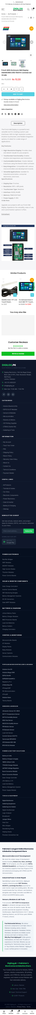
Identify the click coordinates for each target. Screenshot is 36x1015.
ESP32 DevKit (6, 675)
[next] (31, 42)
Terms (28, 1006)
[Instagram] (8, 394)
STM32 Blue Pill (7, 685)
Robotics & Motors (9, 420)
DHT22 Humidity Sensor (9, 717)
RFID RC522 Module (8, 745)
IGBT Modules (6, 562)
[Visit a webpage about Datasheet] (18, 243)
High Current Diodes (8, 569)
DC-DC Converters (8, 599)
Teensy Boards (7, 700)
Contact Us (6, 466)
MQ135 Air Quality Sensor (10, 723)
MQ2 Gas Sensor (7, 720)
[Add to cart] (15, 295)
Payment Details (8, 473)
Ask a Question (7, 109)
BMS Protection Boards (9, 619)
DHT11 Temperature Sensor (11, 714)
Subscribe (28, 531)
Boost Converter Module (10, 774)
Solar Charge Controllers (10, 586)
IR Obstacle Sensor (8, 730)
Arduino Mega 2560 (8, 672)
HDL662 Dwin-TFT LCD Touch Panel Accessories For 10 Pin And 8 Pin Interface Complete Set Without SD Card (9, 301)
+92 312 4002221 (10, 382)
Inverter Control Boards (9, 589)
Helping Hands (7, 832)
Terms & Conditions (9, 469)
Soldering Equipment (8, 803)
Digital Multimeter (7, 800)
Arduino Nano (6, 697)
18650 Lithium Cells (8, 762)
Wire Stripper (6, 825)
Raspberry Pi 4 (6, 682)
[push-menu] (3, 9)
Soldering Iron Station (9, 807)
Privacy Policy (21, 1006)
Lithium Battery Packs (9, 613)
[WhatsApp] (13, 394)
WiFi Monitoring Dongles (10, 593)
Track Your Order (8, 445)
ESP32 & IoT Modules (10, 409)
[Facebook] (4, 394)
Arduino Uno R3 (7, 669)
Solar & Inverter (8, 502)
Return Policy (7, 456)
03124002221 (19, 2)
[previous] (4, 42)
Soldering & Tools (8, 430)
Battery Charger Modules (10, 616)
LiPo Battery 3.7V (7, 781)
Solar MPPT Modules (8, 602)
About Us (6, 462)
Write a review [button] (18, 353)
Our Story (6, 492)
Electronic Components (10, 495)
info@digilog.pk (9, 386)
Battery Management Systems (11, 596)
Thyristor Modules (8, 572)
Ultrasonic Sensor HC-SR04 (11, 711)
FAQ (4, 449)
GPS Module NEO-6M (9, 742)
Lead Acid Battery (7, 784)
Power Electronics (9, 499)
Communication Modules (10, 656)
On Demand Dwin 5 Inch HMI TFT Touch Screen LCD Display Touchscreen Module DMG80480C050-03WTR (26, 301)
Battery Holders (7, 626)
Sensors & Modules (9, 413)
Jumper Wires (6, 819)
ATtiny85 (5, 694)
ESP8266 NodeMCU (8, 678)
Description (18, 123)
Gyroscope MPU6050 (9, 739)
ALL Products (12, 14)
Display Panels (6, 646)
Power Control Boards (9, 575)
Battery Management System (11, 787)
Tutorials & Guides (9, 488)
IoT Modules (6, 643)
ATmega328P (6, 688)
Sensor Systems (7, 653)
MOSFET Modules (8, 566)
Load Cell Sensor (7, 733)
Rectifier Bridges (7, 559)
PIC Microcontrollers (8, 691)
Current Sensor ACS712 (9, 736)
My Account (7, 442)
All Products (7, 485)
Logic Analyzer (7, 813)
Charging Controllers (8, 629)
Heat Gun (5, 822)
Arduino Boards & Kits (10, 406)
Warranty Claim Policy (10, 459)
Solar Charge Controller (9, 777)
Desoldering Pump (8, 828)
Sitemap (6, 509)
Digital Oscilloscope (8, 810)
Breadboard (6, 816)
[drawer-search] (28, 9)
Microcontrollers (8, 416)
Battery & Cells (7, 756)
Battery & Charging (9, 505)
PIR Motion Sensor (8, 726)
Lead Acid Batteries (8, 623)
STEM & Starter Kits (9, 426)
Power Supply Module (9, 790)
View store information (11, 105)
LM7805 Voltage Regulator (10, 768)
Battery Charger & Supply (10, 759)
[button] (22, 89)
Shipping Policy (8, 452)
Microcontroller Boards (9, 640)
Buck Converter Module (9, 771)
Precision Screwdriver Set (10, 835)
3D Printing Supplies (9, 423)
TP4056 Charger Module (10, 765)
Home (4, 14)
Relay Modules (7, 650)
